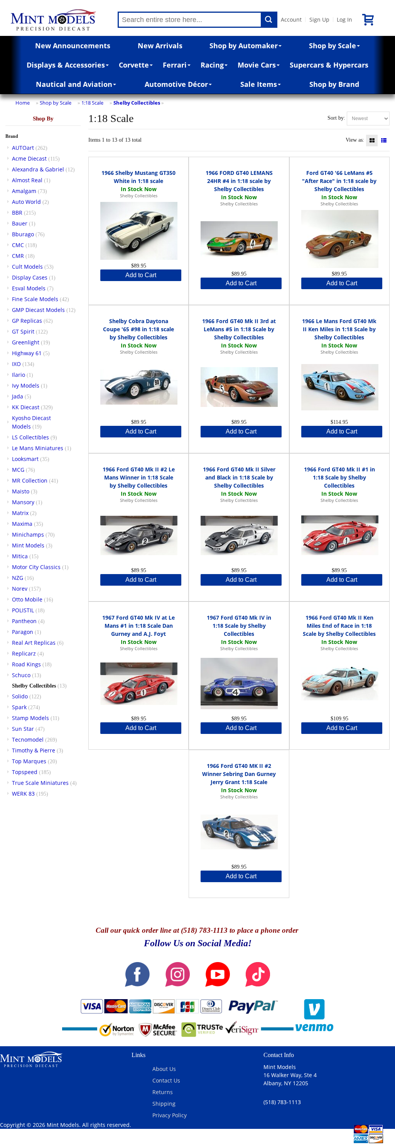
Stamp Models (30, 718)
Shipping (164, 1103)
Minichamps (28, 534)
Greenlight (25, 342)
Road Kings (26, 664)
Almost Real (27, 180)
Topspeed (24, 772)
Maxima (22, 523)
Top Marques (29, 761)
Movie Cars (257, 64)
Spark (19, 707)
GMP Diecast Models (38, 309)
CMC (18, 245)
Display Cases (29, 277)
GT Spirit (23, 331)
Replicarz (24, 653)
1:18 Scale (92, 102)
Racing (212, 64)
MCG (18, 469)
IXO (16, 364)
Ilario (18, 374)
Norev (19, 588)
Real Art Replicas (34, 642)
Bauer (19, 223)
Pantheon (24, 621)
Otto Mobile (27, 599)
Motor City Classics (36, 567)
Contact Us (166, 1080)
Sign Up (319, 19)
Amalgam (24, 191)
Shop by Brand (334, 84)
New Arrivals (160, 45)
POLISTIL (23, 610)
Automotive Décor (176, 84)
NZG (17, 577)
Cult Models (27, 266)
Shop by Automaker (243, 45)
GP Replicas (27, 320)
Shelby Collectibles (136, 102)
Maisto (20, 491)
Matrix (20, 513)
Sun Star (23, 728)
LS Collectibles (30, 437)
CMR (18, 255)
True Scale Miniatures (40, 782)
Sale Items (258, 84)
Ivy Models (25, 385)
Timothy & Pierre (33, 750)
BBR (17, 212)
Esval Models (29, 288)
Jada (17, 396)
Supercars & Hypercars (329, 64)
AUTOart (23, 147)
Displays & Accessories (66, 64)
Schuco (21, 675)
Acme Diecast (29, 158)
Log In (344, 19)
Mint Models (28, 545)
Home (22, 102)
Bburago (23, 234)
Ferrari (175, 64)
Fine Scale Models (35, 299)
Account (291, 19)
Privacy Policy (169, 1115)
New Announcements (72, 45)
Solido (20, 696)
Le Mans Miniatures (37, 448)
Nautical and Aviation (74, 84)
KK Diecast (25, 407)
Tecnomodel (28, 739)
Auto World (26, 201)
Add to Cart (140, 275)
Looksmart (25, 459)
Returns (162, 1092)
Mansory (23, 502)
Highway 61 (27, 353)
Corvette (134, 64)
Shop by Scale (332, 45)
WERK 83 (23, 793)
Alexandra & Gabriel (38, 169)
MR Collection (29, 480)
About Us (164, 1068)
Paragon (22, 631)
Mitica (20, 556)
